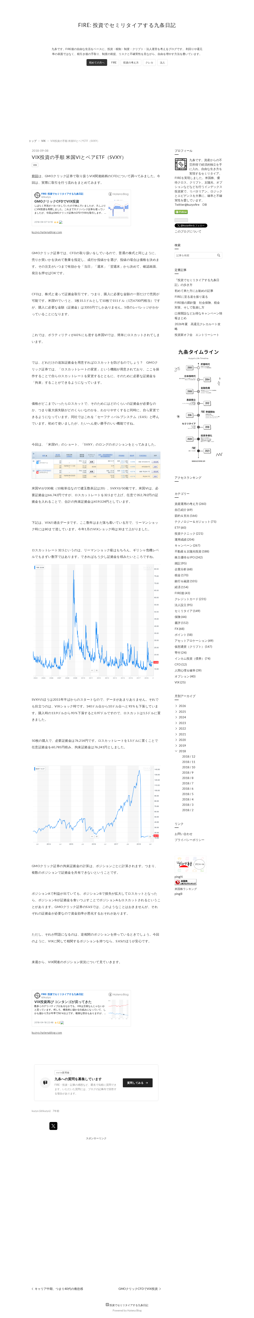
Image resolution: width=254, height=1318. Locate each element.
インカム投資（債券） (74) (192, 658)
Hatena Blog (134, 1310)
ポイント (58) (183, 634)
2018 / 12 (188, 756)
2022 (182, 728)
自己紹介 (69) (183, 509)
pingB (178, 893)
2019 (182, 745)
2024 (182, 717)
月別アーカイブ (185, 696)
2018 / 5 (187, 794)
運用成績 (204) (184, 539)
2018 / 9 (187, 772)
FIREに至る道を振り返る (191, 296)
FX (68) (179, 628)
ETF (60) (180, 527)
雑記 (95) (181, 563)
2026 (182, 706)
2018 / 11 (188, 762)
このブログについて (188, 231)
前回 (35, 176)
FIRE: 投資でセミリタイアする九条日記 (127, 25)
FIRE (113, 62)
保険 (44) (181, 617)
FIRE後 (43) (182, 593)
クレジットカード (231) (190, 599)
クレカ (149, 62)
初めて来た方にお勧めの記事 (194, 290)
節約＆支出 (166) (186, 515)
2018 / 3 (187, 804)
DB (204, 204)
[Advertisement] (127, 102)
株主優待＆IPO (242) (189, 557)
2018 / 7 (187, 783)
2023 (182, 723)
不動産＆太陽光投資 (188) (192, 551)
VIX (35, 164)
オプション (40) (185, 676)
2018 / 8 (187, 778)
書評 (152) (181, 622)
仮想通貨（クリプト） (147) (193, 646)
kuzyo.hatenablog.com (47, 232)
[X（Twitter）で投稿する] (53, 1126)
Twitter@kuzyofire (187, 204)
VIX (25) (180, 682)
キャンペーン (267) (187, 545)
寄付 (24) (181, 652)
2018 (182, 751)
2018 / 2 (187, 810)
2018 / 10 (188, 767)
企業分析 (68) (183, 569)
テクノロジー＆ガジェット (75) (195, 521)
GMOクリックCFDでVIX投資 (138, 1288)
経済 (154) (181, 587)
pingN (179, 876)
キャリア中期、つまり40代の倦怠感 (59, 1288)
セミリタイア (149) (187, 611)
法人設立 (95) (183, 605)
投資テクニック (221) (189, 533)
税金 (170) (181, 575)
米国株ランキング (186, 889)
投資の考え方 (131, 62)
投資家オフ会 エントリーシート (197, 334)
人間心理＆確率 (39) (188, 670)
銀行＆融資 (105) (186, 581)
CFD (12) (181, 664)
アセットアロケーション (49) (194, 640)
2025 (182, 711)
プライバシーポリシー (189, 840)
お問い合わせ (183, 834)
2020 (182, 740)
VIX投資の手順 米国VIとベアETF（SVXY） (79, 157)
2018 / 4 (187, 799)
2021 (182, 734)
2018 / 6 (187, 788)
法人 (162, 62)
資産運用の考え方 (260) (190, 503)
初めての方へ (97, 62)
